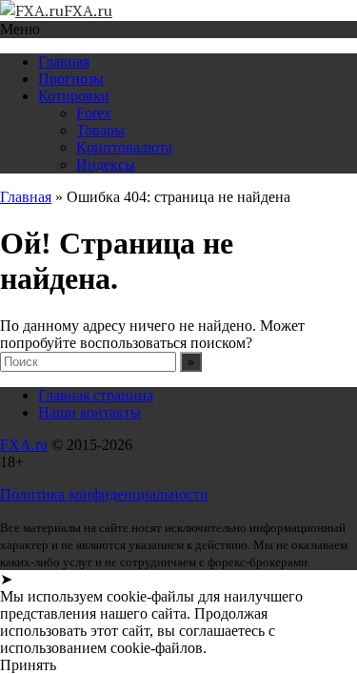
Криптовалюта (124, 147)
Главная (63, 61)
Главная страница (95, 395)
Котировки (73, 96)
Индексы (105, 164)
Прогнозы (71, 79)
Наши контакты (89, 412)
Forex (93, 113)
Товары (100, 130)
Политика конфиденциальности (104, 494)
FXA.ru (24, 445)
